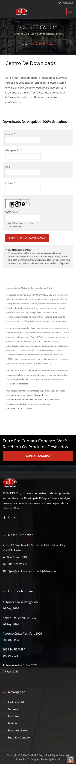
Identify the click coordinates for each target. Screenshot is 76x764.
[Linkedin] (14, 518)
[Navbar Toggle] (70, 11)
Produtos (13, 716)
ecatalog (13, 723)
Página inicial (16, 702)
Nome (10, 134)
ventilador (54, 400)
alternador (11, 395)
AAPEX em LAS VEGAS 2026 (20, 618)
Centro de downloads (43, 44)
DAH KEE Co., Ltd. (37, 755)
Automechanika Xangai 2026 (21, 602)
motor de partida (25, 395)
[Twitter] (9, 518)
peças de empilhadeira (16, 404)
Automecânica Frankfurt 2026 (22, 633)
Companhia (13, 150)
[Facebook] (4, 518)
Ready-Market (52, 759)
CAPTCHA (13, 211)
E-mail (10, 182)
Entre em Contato (19, 737)
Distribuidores (40, 395)
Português (67, 2)
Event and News (18, 730)
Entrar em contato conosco (19, 408)
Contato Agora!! (38, 456)
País (7, 166)
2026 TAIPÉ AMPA (14, 649)
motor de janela (41, 400)
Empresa (13, 709)
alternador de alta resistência (19, 400)
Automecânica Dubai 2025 (20, 665)
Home (24, 44)
